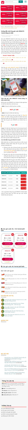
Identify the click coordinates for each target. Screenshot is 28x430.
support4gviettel (9, 35)
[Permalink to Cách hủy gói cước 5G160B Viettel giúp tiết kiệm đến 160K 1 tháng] (2, 274)
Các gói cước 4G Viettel (8, 410)
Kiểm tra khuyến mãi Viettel (9, 412)
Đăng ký (23, 175)
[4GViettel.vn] (2, 2)
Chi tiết (7, 246)
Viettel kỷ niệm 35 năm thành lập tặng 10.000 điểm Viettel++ (13, 311)
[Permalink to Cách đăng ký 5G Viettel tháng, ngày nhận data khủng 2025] (2, 287)
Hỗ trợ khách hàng (9, 26)
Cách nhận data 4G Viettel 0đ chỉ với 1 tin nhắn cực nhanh (14, 315)
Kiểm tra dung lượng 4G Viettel (10, 414)
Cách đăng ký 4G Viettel (9, 408)
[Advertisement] (14, 212)
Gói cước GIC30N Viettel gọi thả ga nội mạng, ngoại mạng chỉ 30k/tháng (15, 369)
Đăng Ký (7, 243)
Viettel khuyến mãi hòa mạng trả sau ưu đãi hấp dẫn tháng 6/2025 (15, 300)
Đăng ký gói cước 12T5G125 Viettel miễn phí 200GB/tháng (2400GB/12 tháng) (15, 358)
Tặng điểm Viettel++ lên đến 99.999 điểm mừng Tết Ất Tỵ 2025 (14, 307)
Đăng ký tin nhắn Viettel (8, 416)
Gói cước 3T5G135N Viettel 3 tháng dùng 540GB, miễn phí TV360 (14, 373)
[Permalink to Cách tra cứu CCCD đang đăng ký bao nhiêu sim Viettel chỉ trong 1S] (2, 283)
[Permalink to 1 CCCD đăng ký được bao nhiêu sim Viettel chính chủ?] (2, 279)
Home (2, 26)
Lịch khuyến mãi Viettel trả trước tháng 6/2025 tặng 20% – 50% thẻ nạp (14, 304)
